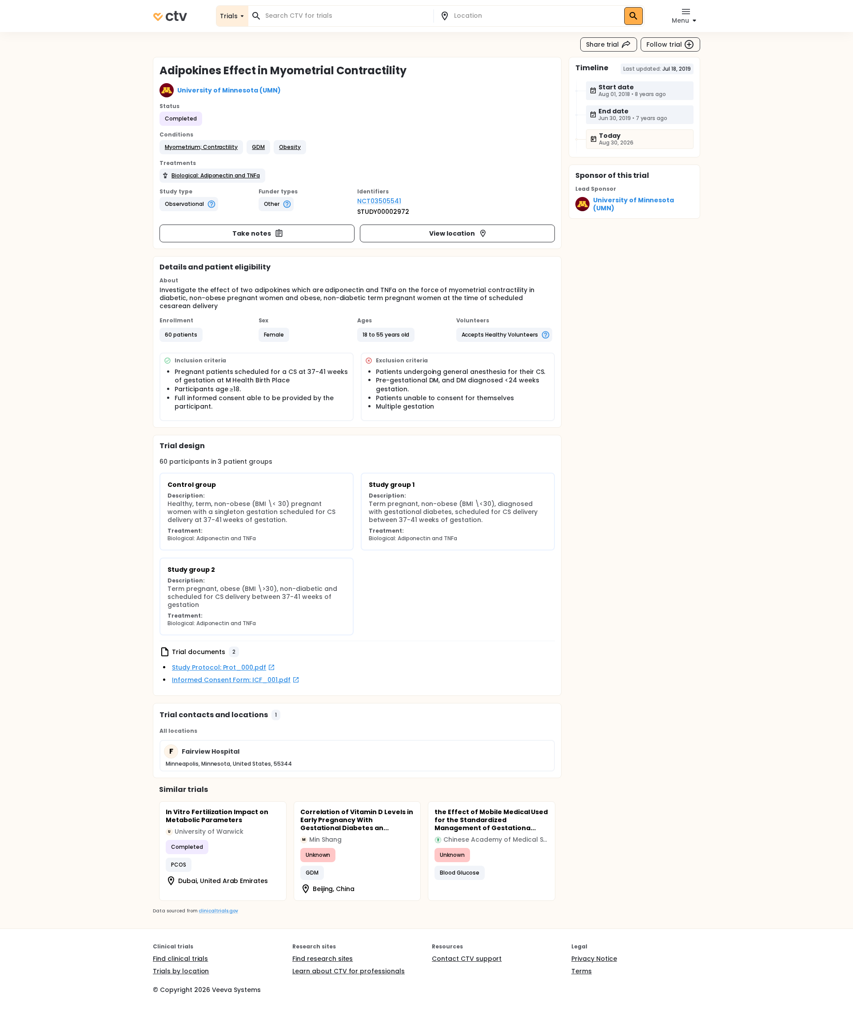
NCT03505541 (379, 201)
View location (452, 233)
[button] (201, 147)
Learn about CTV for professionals (348, 971)
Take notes (251, 233)
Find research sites (322, 959)
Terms (581, 971)
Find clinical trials (180, 959)
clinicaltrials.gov (218, 911)
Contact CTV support (467, 959)
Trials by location (181, 971)
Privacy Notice (594, 959)
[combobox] (346, 16)
